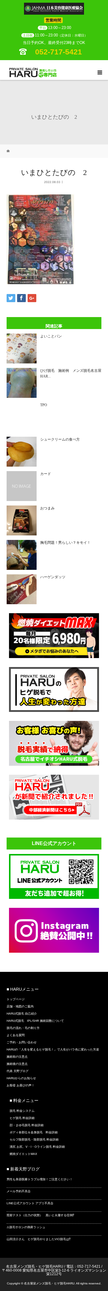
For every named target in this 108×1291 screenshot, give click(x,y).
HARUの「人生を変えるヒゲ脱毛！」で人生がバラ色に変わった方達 (53, 1049)
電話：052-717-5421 (83, 1266)
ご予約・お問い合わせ (22, 1042)
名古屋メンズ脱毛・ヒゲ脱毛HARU (34, 1266)
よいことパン (51, 336)
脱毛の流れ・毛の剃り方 (23, 1028)
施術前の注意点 (17, 1056)
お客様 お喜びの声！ (20, 1085)
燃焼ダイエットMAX (23, 1153)
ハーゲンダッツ (52, 577)
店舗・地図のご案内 (20, 1006)
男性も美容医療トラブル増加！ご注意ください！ (40, 1179)
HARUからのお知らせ (21, 1078)
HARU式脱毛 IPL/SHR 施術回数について (35, 1020)
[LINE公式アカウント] (54, 897)
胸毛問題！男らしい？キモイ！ (65, 543)
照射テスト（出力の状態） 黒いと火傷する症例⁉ (40, 1215)
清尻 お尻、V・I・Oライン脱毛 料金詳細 (37, 1146)
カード (45, 474)
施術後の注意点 (17, 1063)
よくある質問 (16, 1035)
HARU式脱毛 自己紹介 (22, 1013)
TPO (43, 405)
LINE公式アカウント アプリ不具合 (30, 1203)
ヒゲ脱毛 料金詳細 (22, 1118)
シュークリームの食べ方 (60, 439)
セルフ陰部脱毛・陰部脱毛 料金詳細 (34, 1139)
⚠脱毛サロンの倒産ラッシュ (26, 1227)
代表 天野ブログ (17, 1071)
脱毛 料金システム (22, 1110)
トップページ (16, 999)
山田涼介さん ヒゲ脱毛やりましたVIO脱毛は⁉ (38, 1239)
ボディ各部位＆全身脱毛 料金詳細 (34, 1132)
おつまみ (47, 508)
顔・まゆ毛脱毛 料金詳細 (27, 1125)
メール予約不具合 (19, 1191)
